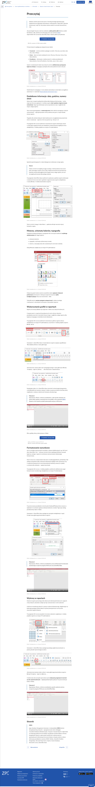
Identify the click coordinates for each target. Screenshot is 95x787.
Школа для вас (36, 771)
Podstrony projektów (37, 775)
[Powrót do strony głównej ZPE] (6, 2)
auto (59, 426)
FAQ (72, 2)
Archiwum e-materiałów (38, 773)
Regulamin (19, 771)
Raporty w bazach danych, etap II (46, 6)
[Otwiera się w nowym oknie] (82, 773)
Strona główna (9, 6)
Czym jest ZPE (20, 777)
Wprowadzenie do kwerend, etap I (48, 91)
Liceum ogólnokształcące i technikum (22, 6)
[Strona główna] (9, 773)
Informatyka (34, 6)
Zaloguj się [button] (80, 2)
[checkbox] (31, 426)
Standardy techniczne (22, 779)
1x (64, 426)
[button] (74, 2)
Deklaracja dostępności (22, 773)
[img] (47, 77)
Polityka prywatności (22, 775)
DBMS (58, 32)
